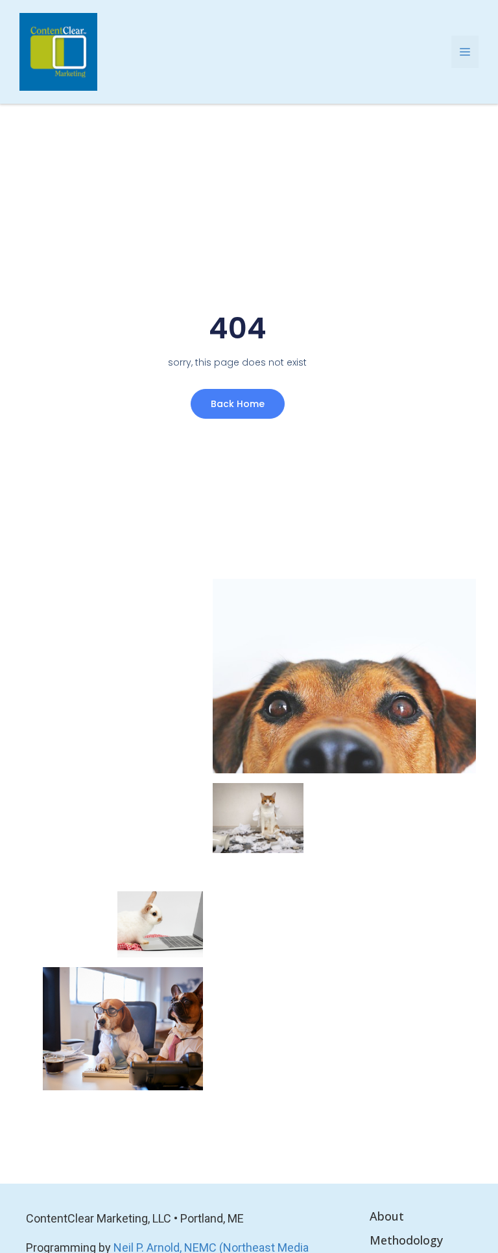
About (387, 1216)
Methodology (406, 1240)
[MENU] (465, 52)
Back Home (238, 403)
